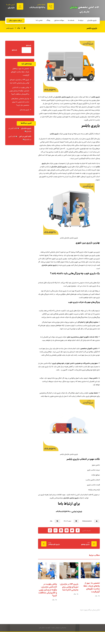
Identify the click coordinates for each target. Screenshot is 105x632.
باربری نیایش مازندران (62, 97)
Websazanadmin (87, 521)
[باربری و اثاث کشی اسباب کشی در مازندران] (84, 9)
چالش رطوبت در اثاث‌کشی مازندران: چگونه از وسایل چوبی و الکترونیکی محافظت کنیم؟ (19, 90)
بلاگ (51, 521)
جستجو (28, 45)
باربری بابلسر (95, 97)
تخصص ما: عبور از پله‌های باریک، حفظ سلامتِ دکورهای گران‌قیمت (20, 72)
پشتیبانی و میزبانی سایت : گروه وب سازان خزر (52, 628)
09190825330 (63, 511)
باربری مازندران (26, 128)
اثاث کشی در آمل (25, 136)
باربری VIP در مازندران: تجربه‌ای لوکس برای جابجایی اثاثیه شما (19, 81)
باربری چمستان (24, 110)
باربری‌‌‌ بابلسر (73, 459)
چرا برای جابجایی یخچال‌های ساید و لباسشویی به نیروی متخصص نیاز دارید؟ (20, 102)
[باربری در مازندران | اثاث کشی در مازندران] (24, 28)
